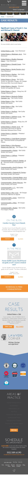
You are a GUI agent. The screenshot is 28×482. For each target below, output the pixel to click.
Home (2, 16)
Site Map (15, 462)
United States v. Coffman (9, 155)
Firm (3, 465)
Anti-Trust (14, 411)
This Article (7, 276)
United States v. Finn (7, 101)
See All (14, 430)
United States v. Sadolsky (9, 133)
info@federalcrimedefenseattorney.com (14, 454)
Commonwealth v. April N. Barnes (12, 167)
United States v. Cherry (8, 91)
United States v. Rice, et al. (10, 192)
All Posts (20, 238)
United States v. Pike (7, 106)
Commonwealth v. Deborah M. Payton (13, 172)
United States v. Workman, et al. (11, 54)
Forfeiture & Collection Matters (14, 423)
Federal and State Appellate (14, 414)
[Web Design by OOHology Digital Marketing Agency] (14, 471)
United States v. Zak (7, 51)
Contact (18, 466)
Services (7, 465)
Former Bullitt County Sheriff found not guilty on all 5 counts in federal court (14, 262)
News (13, 466)
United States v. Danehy (9, 121)
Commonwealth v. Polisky (9, 150)
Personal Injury (14, 405)
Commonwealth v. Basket (9, 208)
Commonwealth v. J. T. (8, 187)
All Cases (19, 326)
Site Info (20, 462)
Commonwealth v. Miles (9, 203)
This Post (7, 238)
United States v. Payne (8, 79)
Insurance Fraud (14, 426)
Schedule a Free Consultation (14, 288)
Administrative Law (14, 408)
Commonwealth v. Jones (9, 198)
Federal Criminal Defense (14, 402)
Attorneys (18, 465)
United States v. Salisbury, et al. (11, 116)
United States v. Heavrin (9, 86)
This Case (8, 326)
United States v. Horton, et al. (10, 126)
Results (13, 465)
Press (9, 466)
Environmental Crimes (14, 417)
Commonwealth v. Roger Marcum (12, 182)
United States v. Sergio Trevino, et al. (13, 69)
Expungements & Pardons (14, 420)
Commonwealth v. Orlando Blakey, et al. (14, 177)
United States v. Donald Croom (11, 64)
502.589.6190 (14, 7)
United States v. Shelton (9, 74)
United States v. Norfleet (9, 111)
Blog (24, 465)
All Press (20, 276)
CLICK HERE (5, 446)
